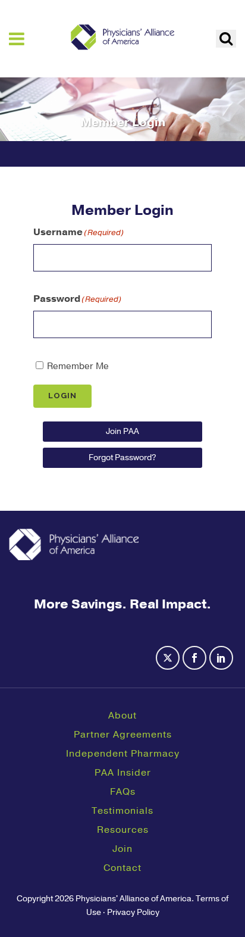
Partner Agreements (123, 734)
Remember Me (78, 366)
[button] (226, 39)
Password (77, 299)
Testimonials (122, 810)
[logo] (122, 37)
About (122, 715)
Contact (122, 867)
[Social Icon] (169, 664)
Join (122, 848)
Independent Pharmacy (123, 753)
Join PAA (122, 431)
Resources (123, 829)
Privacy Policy (133, 912)
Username (78, 232)
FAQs (123, 791)
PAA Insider (123, 772)
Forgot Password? (122, 457)
